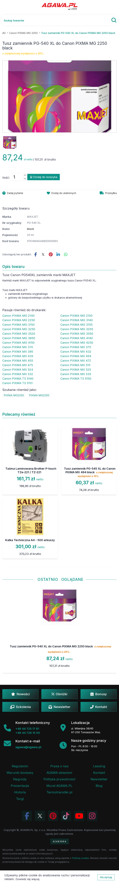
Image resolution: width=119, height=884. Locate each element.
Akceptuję (106, 877)
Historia (20, 792)
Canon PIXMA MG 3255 (76, 329)
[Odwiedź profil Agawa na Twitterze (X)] (40, 816)
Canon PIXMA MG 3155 (76, 324)
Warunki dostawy (20, 773)
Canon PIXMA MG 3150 (18, 324)
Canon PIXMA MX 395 (17, 351)
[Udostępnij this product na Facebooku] (35, 254)
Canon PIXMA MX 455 (17, 360)
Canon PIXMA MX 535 (75, 374)
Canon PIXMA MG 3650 (18, 338)
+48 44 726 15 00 (27, 733)
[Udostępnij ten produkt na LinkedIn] (58, 254)
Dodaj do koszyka (45, 177)
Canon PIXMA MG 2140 (18, 315)
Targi (20, 799)
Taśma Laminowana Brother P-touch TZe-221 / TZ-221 (30, 470)
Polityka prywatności (59, 779)
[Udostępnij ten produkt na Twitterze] (43, 254)
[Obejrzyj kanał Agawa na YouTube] (79, 816)
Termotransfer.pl (59, 792)
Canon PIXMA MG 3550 (76, 333)
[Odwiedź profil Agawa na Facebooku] (27, 816)
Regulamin (20, 766)
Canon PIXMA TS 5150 (75, 378)
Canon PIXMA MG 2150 (76, 315)
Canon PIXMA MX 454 (75, 356)
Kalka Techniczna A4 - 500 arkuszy (30, 540)
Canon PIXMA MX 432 (75, 351)
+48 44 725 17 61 (27, 728)
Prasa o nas (59, 766)
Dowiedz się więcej (27, 879)
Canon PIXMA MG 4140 (76, 338)
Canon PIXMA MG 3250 (18, 329)
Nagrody (20, 779)
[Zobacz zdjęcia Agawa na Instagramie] (92, 816)
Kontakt (101, 707)
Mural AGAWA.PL (59, 786)
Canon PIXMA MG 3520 (18, 333)
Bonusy (101, 694)
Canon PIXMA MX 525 (75, 369)
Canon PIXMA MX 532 (17, 374)
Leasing (99, 766)
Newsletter (62, 707)
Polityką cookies (80, 858)
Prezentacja (20, 786)
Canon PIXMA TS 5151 (17, 383)
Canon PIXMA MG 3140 (76, 320)
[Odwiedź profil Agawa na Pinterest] (53, 816)
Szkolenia (23, 707)
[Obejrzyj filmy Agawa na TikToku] (66, 816)
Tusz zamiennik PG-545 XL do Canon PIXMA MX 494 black (90, 472)
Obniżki (61, 694)
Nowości (23, 694)
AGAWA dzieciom (59, 773)
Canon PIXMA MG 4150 (18, 342)
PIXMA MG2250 (14, 395)
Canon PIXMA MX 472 (75, 360)
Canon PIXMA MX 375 (75, 347)
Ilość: (6, 177)
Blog (99, 786)
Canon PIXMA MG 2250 (18, 320)
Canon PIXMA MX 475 (17, 365)
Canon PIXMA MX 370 (17, 347)
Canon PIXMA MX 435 (17, 356)
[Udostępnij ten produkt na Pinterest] (50, 254)
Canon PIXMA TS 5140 (17, 378)
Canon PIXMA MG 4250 (76, 342)
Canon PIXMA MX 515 (75, 365)
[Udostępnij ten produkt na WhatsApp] (65, 254)
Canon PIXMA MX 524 (17, 369)
